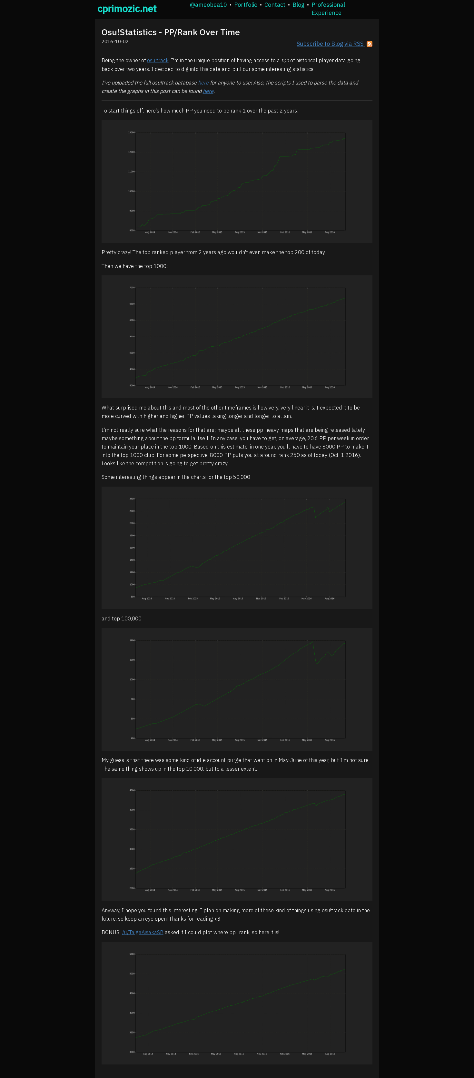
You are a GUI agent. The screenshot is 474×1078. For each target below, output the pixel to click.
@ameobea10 (208, 4)
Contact (274, 4)
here (203, 82)
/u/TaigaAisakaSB (142, 932)
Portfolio (245, 4)
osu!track (158, 60)
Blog (298, 4)
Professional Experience (328, 8)
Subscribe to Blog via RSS (330, 43)
